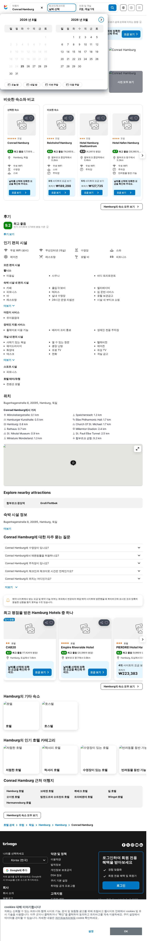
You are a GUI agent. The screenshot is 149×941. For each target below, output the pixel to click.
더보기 (7, 305)
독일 (31, 824)
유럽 (21, 824)
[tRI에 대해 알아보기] (47, 226)
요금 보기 (129, 34)
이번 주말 (53, 84)
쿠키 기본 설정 (59, 880)
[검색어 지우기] (42, 7)
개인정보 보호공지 (61, 869)
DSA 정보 (56, 875)
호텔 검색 (9, 824)
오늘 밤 (15, 84)
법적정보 (56, 864)
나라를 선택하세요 (13, 853)
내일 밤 (33, 84)
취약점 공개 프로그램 (63, 885)
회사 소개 (8, 893)
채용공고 (8, 898)
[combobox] (28, 7)
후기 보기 (9, 234)
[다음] (101, 19)
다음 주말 (74, 84)
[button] (28, 8)
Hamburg (44, 824)
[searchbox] (28, 9)
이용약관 (56, 859)
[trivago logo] (6, 7)
